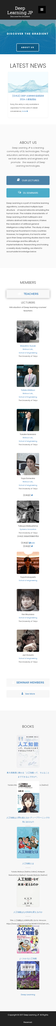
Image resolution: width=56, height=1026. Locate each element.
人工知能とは (28, 841)
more (24, 111)
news (32, 86)
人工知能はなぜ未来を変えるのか (28, 889)
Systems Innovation (28, 529)
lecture (24, 86)
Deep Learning (28, 973)
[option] (28, 94)
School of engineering (28, 353)
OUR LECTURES (30, 180)
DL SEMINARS (30, 193)
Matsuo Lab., (28, 349)
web (33, 542)
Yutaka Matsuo (28, 390)
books (28, 762)
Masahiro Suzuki (28, 345)
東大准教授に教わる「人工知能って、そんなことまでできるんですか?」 (28, 749)
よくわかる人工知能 (28, 937)
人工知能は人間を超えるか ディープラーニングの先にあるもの (28, 795)
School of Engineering (28, 397)
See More (30, 693)
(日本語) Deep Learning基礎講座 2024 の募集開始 (28, 80)
